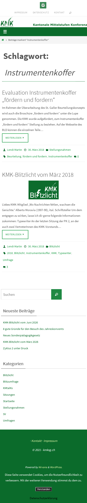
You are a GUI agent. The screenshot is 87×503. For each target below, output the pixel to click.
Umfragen (9, 414)
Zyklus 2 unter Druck (15, 342)
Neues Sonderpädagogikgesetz (21, 329)
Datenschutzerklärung (43, 498)
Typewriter (64, 250)
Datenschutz (41, 12)
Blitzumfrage (10, 375)
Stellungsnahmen (60, 149)
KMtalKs (8, 382)
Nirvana (42, 461)
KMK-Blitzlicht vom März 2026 (20, 336)
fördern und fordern (35, 155)
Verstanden (43, 489)
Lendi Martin (14, 149)
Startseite (9, 395)
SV (4, 408)
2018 (10, 250)
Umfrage (8, 256)
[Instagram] (43, 5)
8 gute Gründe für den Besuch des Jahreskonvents (33, 322)
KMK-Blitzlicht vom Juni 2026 (20, 316)
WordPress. (56, 461)
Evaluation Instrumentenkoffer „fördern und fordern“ (39, 96)
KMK (54, 250)
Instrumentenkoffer (60, 155)
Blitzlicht (54, 244)
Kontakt (59, 12)
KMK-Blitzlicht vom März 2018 (37, 172)
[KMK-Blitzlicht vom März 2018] (43, 188)
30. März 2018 (36, 149)
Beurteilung (14, 155)
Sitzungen (9, 388)
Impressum (21, 12)
